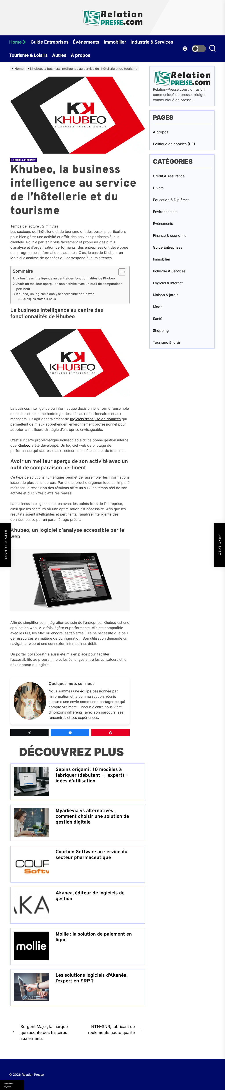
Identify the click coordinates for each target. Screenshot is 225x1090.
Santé (157, 318)
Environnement (165, 211)
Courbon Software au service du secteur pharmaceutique (91, 855)
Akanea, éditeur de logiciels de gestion (90, 896)
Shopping (161, 330)
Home (15, 42)
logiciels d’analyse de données (95, 419)
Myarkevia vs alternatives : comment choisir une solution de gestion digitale (92, 817)
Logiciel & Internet (23, 160)
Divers (158, 188)
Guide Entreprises (50, 42)
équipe (85, 691)
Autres (59, 55)
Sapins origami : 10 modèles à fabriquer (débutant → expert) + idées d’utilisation (92, 775)
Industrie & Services (152, 42)
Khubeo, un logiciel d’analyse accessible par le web (55, 294)
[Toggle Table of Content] (120, 272)
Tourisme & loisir (166, 342)
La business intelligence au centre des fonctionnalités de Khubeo (65, 278)
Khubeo (24, 445)
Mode (157, 307)
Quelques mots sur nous (39, 299)
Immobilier (115, 42)
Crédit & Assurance (169, 176)
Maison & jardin (165, 295)
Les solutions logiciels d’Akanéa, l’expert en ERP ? (91, 978)
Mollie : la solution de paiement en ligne (94, 937)
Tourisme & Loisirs (28, 55)
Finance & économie (169, 235)
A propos (80, 55)
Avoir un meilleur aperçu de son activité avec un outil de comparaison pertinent (69, 286)
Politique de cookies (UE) (174, 144)
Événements (86, 42)
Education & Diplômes (171, 200)
